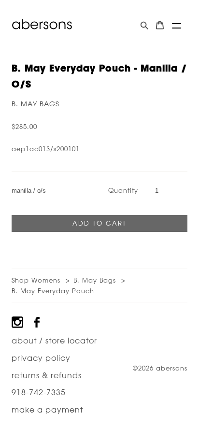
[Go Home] (42, 24)
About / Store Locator (54, 340)
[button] (176, 26)
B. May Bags (35, 104)
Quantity (123, 190)
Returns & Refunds (47, 375)
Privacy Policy (41, 358)
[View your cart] (160, 25)
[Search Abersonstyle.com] (144, 25)
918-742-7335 (39, 392)
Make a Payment (47, 409)
